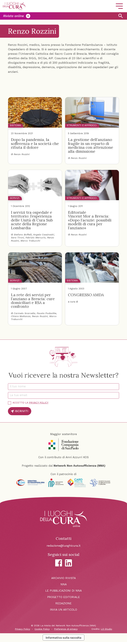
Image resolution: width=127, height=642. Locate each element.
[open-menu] (119, 6)
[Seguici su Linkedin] (68, 563)
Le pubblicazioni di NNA (63, 590)
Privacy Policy (38, 402)
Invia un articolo (63, 609)
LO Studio (106, 629)
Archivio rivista (63, 578)
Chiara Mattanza (20, 316)
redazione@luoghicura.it (64, 545)
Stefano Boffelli (23, 234)
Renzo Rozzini (22, 154)
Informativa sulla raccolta (63, 637)
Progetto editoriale (63, 597)
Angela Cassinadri (43, 234)
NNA (64, 584)
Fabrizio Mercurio (35, 237)
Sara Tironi (17, 237)
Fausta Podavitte (46, 313)
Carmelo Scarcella (24, 313)
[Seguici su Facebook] (58, 562)
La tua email (20, 395)
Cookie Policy (42, 629)
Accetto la (30, 402)
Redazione (63, 603)
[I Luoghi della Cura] (14, 6)
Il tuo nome (19, 386)
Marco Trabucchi (30, 240)
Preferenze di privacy (66, 629)
